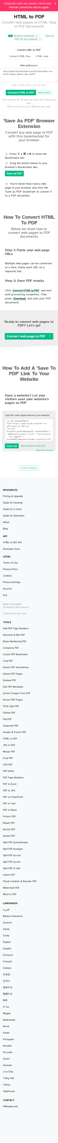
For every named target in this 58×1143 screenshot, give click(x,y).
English (7, 942)
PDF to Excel (9, 784)
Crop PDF (8, 661)
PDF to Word (9, 810)
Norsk (6, 1026)
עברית (6, 1007)
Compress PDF (11, 648)
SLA (5, 595)
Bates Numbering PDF (14, 641)
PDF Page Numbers (13, 777)
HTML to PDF (10, 738)
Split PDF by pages (13, 849)
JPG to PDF (9, 745)
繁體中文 (8, 994)
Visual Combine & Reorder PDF (20, 881)
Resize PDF (9, 829)
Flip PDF (7, 719)
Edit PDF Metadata (13, 687)
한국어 (6, 981)
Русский (7, 1052)
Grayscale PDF (10, 726)
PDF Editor (8, 771)
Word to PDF (9, 894)
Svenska (7, 1065)
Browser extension (22, 36)
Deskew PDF (9, 680)
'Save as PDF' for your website (34, 38)
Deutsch (7, 922)
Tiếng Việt (8, 1078)
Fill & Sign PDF (11, 706)
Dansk (6, 929)
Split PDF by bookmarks (15, 842)
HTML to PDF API (12, 542)
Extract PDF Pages (13, 700)
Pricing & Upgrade (13, 496)
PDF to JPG (9, 790)
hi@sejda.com (10, 1106)
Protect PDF (9, 816)
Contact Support (29, 468)
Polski (6, 1033)
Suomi (6, 1059)
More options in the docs (33, 446)
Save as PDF (14, 173)
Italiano (7, 968)
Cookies (7, 576)
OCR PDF (8, 764)
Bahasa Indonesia (12, 916)
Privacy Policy (10, 569)
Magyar (7, 1013)
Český (6, 935)
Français (7, 961)
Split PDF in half (11, 868)
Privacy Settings (11, 582)
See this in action (44, 450)
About (6, 522)
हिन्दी (5, 1000)
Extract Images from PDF (16, 693)
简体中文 (8, 987)
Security (7, 588)
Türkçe (6, 1085)
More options (45, 92)
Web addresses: (29, 65)
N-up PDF (8, 758)
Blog (5, 528)
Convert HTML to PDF (21, 92)
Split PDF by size (12, 855)
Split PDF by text (12, 862)
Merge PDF (9, 751)
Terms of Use (10, 563)
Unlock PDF (9, 875)
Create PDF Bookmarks (15, 654)
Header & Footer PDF (14, 732)
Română (7, 1046)
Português (8, 1039)
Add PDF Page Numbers (16, 628)
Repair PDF (9, 823)
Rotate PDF (9, 836)
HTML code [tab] (42, 56)
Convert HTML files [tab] (19, 56)
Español (7, 948)
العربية (6, 909)
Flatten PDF (9, 713)
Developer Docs (11, 549)
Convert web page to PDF (26, 336)
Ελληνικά (8, 955)
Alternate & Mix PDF (14, 635)
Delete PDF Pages (13, 674)
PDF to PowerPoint (13, 797)
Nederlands (9, 1020)
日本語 (6, 974)
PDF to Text (9, 803)
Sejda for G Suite (12, 509)
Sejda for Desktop (13, 503)
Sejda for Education (13, 515)
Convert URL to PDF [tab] (29, 50)
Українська (9, 1091)
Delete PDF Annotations (16, 667)
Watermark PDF (11, 888)
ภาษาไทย (8, 1072)
